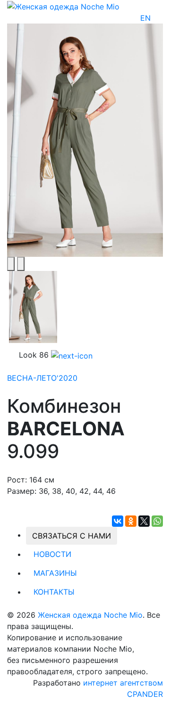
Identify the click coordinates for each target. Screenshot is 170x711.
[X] (144, 521)
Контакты (54, 592)
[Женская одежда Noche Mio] (63, 5)
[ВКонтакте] (117, 521)
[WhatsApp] (157, 521)
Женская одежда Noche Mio (90, 615)
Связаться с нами (71, 535)
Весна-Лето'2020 (42, 378)
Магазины (55, 573)
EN (145, 18)
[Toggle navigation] (157, 18)
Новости (52, 554)
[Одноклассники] (130, 521)
